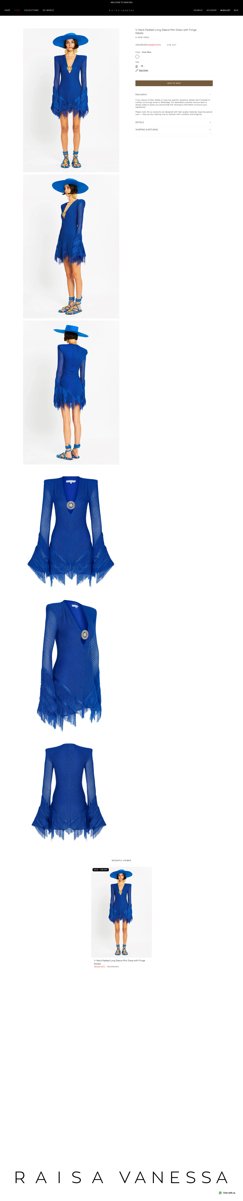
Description (141, 94)
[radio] (137, 57)
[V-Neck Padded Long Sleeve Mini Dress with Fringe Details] (121, 912)
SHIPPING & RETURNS (146, 129)
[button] (7, 10)
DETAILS (139, 122)
